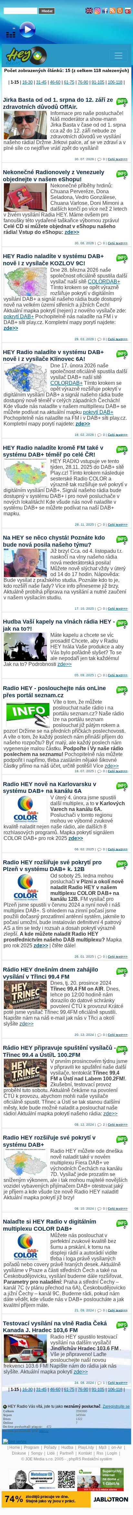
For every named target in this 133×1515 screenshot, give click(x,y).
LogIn (112, 1453)
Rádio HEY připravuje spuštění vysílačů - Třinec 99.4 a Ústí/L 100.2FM (59, 1051)
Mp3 (103, 1447)
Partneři (67, 1453)
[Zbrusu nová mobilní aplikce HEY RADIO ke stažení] (66, 1479)
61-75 (69, 82)
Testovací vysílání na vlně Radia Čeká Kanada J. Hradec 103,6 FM (55, 1327)
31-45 (41, 82)
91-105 (98, 82)
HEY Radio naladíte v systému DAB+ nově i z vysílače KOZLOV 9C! (53, 260)
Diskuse (19, 1453)
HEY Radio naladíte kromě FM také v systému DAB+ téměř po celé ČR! (53, 451)
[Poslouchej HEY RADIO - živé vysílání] (22, 30)
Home (14, 1447)
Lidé (51, 1453)
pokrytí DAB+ (19, 316)
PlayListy (86, 1447)
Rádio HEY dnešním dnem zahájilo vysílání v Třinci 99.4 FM (50, 973)
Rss (100, 1453)
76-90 (83, 82)
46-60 (55, 82)
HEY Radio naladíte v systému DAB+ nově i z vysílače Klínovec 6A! (53, 356)
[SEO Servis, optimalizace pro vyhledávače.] (14, 1441)
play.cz (44, 1431)
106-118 (115, 82)
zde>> (72, 232)
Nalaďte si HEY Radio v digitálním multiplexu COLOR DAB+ (49, 1225)
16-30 (27, 82)
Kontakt (85, 1453)
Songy (37, 1453)
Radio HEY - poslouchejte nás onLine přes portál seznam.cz (54, 692)
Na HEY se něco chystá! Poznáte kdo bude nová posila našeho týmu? (54, 541)
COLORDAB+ (104, 281)
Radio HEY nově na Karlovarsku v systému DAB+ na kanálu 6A (49, 787)
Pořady (50, 1447)
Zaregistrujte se (116, 1406)
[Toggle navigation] (118, 55)
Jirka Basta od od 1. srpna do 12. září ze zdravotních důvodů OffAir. (58, 103)
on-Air (117, 1447)
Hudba (67, 1447)
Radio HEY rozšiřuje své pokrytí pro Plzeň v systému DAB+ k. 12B (52, 866)
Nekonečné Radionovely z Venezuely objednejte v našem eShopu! (53, 176)
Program (32, 1447)
